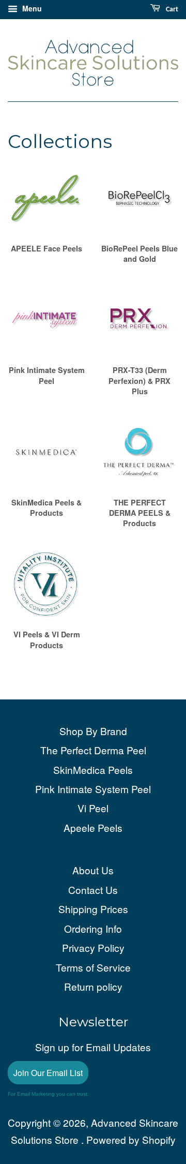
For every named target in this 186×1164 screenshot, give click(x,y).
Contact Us (93, 890)
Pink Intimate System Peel (93, 789)
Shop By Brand (93, 731)
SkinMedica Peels (93, 770)
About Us (93, 870)
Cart (171, 9)
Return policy (93, 986)
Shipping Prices (93, 909)
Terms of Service (93, 967)
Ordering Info (93, 928)
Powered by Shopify (131, 1139)
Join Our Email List (48, 1073)
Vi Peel (93, 808)
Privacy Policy (93, 947)
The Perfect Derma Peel (93, 750)
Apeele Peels (93, 827)
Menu (31, 8)
